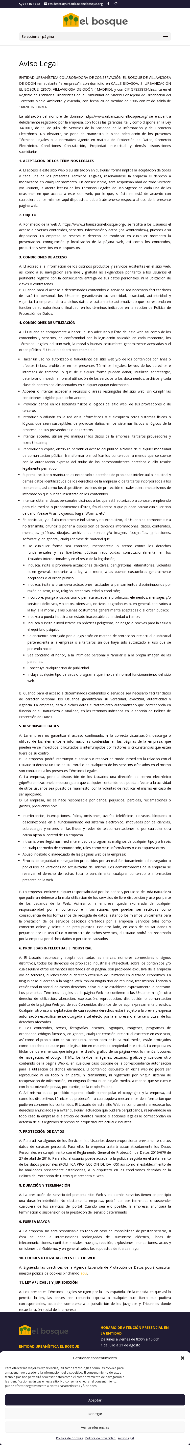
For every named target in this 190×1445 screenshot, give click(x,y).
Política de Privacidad (100, 1438)
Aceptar (95, 1400)
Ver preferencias (95, 1427)
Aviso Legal (126, 1438)
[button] (182, 1358)
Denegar (95, 1413)
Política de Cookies (69, 1438)
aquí (83, 1273)
